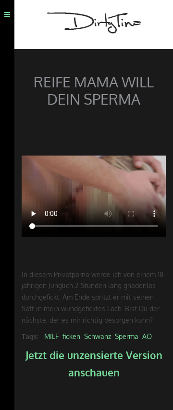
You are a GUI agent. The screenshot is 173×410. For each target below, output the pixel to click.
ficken (71, 336)
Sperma (126, 336)
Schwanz (97, 336)
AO (147, 336)
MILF (51, 336)
